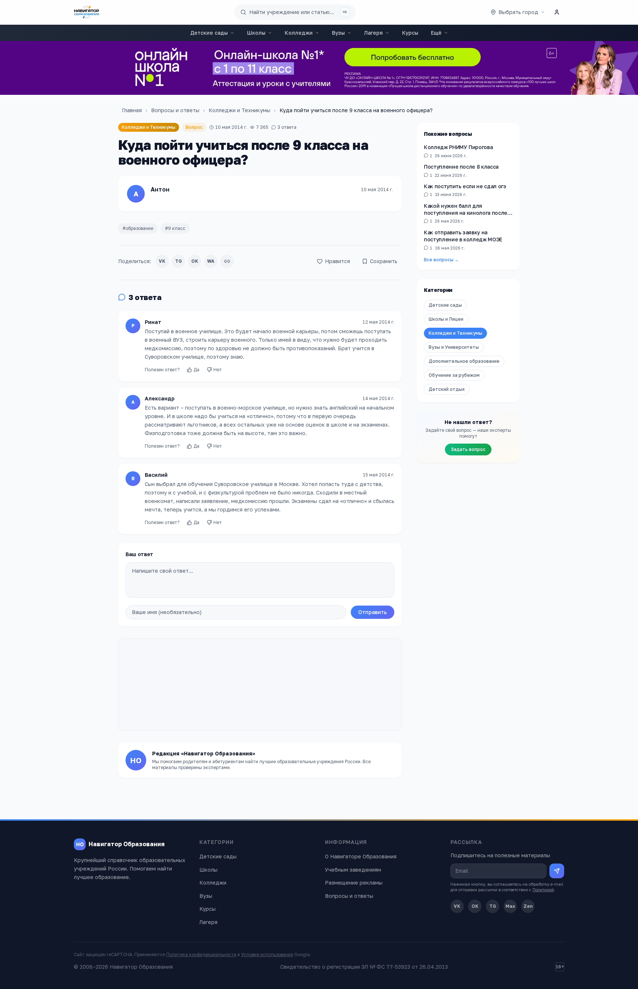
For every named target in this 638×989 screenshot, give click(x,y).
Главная (132, 110)
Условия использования (267, 954)
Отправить (372, 612)
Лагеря (373, 33)
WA (211, 261)
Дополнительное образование (464, 361)
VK (162, 261)
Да (196, 369)
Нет (217, 369)
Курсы (410, 33)
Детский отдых (447, 389)
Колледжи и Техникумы (239, 110)
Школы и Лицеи (446, 319)
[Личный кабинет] (556, 12)
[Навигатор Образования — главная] (86, 12)
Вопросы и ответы (175, 110)
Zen (528, 906)
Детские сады (209, 33)
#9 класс (175, 228)
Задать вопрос (468, 449)
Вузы (338, 33)
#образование (138, 228)
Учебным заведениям (353, 869)
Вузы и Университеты (454, 347)
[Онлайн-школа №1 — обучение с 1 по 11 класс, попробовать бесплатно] (319, 68)
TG (178, 261)
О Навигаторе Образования (361, 856)
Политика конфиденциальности (201, 954)
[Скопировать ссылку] (227, 261)
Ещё (436, 33)
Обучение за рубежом (454, 375)
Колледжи (299, 33)
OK (194, 261)
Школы (256, 33)
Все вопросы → (441, 259)
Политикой (543, 889)
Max (510, 906)
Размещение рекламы (354, 882)
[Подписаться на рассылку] (556, 871)
